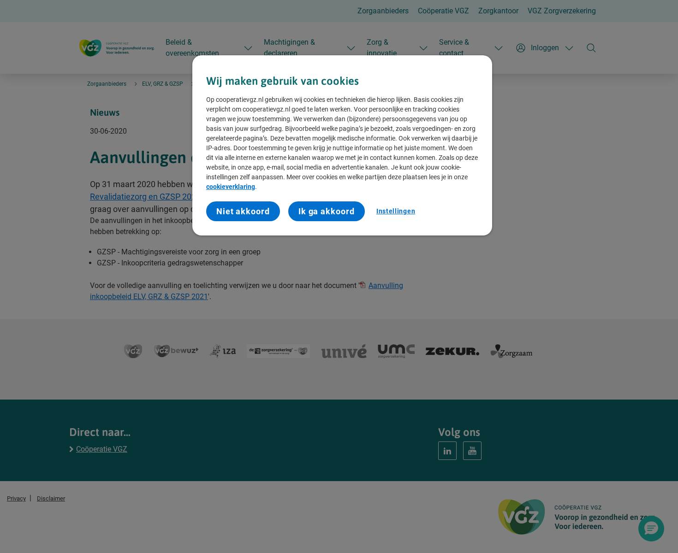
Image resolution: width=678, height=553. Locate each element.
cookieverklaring (230, 186)
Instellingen (395, 211)
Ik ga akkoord (326, 211)
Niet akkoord (243, 211)
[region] (342, 145)
